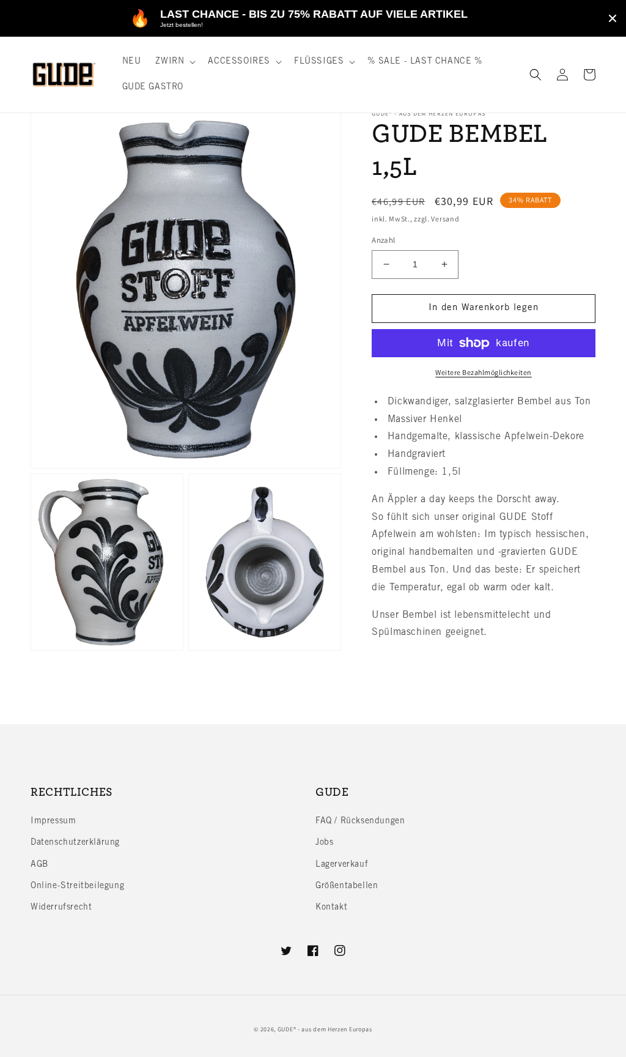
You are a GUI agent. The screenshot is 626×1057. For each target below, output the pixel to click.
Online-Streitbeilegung (77, 886)
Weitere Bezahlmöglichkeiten (483, 372)
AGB (39, 865)
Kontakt (331, 907)
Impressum (53, 821)
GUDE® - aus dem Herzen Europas (325, 1029)
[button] (174, 62)
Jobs (324, 843)
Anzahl (383, 240)
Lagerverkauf (341, 865)
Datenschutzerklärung (75, 843)
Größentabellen (346, 886)
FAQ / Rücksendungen (360, 821)
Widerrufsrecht (61, 907)
